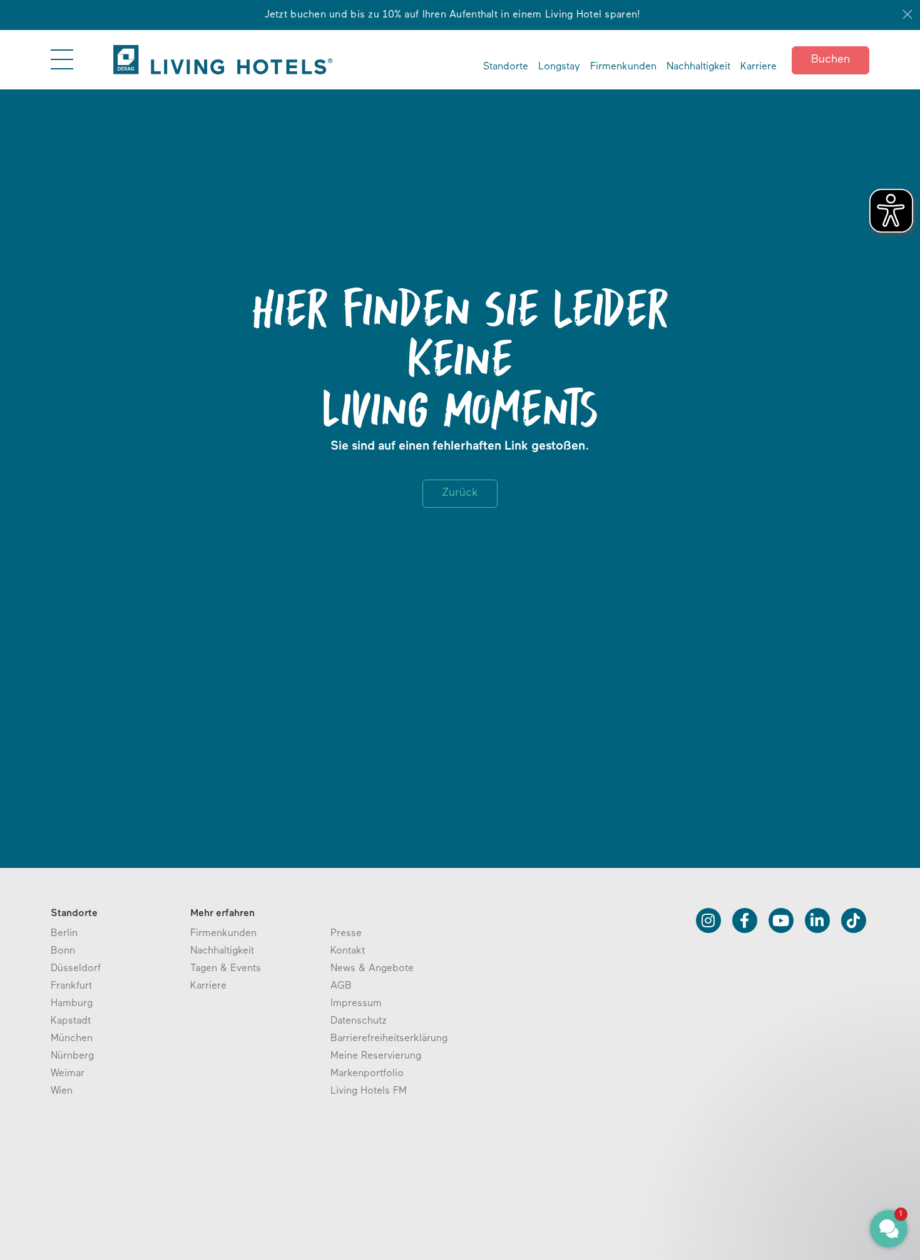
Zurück (460, 493)
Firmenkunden (623, 67)
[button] (813, 1171)
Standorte (505, 67)
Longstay (559, 67)
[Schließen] (907, 14)
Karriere (758, 67)
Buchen (830, 60)
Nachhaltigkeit (698, 67)
